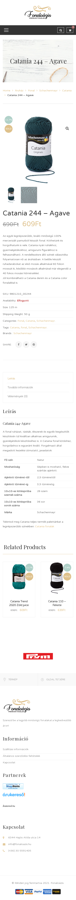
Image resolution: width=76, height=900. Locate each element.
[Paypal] (38, 891)
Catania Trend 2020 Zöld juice (19, 603)
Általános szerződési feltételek (21, 756)
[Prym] (38, 656)
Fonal (31, 90)
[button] (67, 128)
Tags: (6, 327)
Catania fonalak (44, 526)
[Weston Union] (56, 891)
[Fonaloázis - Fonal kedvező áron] (38, 12)
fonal (24, 327)
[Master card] (19, 891)
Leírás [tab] (11, 378)
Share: (7, 344)
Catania (67, 90)
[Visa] (29, 891)
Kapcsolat (9, 762)
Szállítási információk (15, 749)
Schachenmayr (48, 90)
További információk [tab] (20, 387)
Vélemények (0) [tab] (17, 396)
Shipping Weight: (13, 314)
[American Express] (47, 891)
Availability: (9, 300)
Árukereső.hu (9, 806)
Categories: (10, 320)
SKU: (6, 293)
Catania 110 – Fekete (57, 603)
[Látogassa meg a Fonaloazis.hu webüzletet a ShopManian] (13, 786)
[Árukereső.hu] (38, 796)
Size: (5, 307)
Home (6, 90)
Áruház (19, 90)
